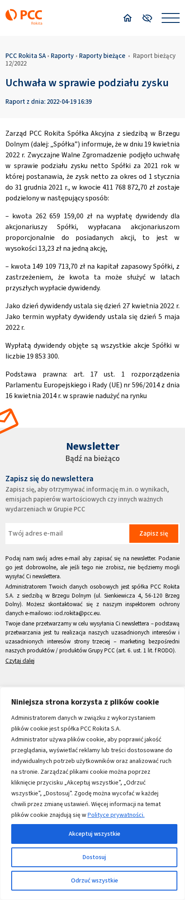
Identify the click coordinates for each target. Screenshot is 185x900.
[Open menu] (171, 18)
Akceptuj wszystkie (94, 833)
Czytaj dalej (20, 661)
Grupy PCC (101, 650)
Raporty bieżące (102, 55)
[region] (92, 793)
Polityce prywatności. (116, 815)
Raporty (62, 55)
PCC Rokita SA (25, 55)
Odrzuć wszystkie (94, 880)
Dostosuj (94, 857)
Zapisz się (153, 533)
